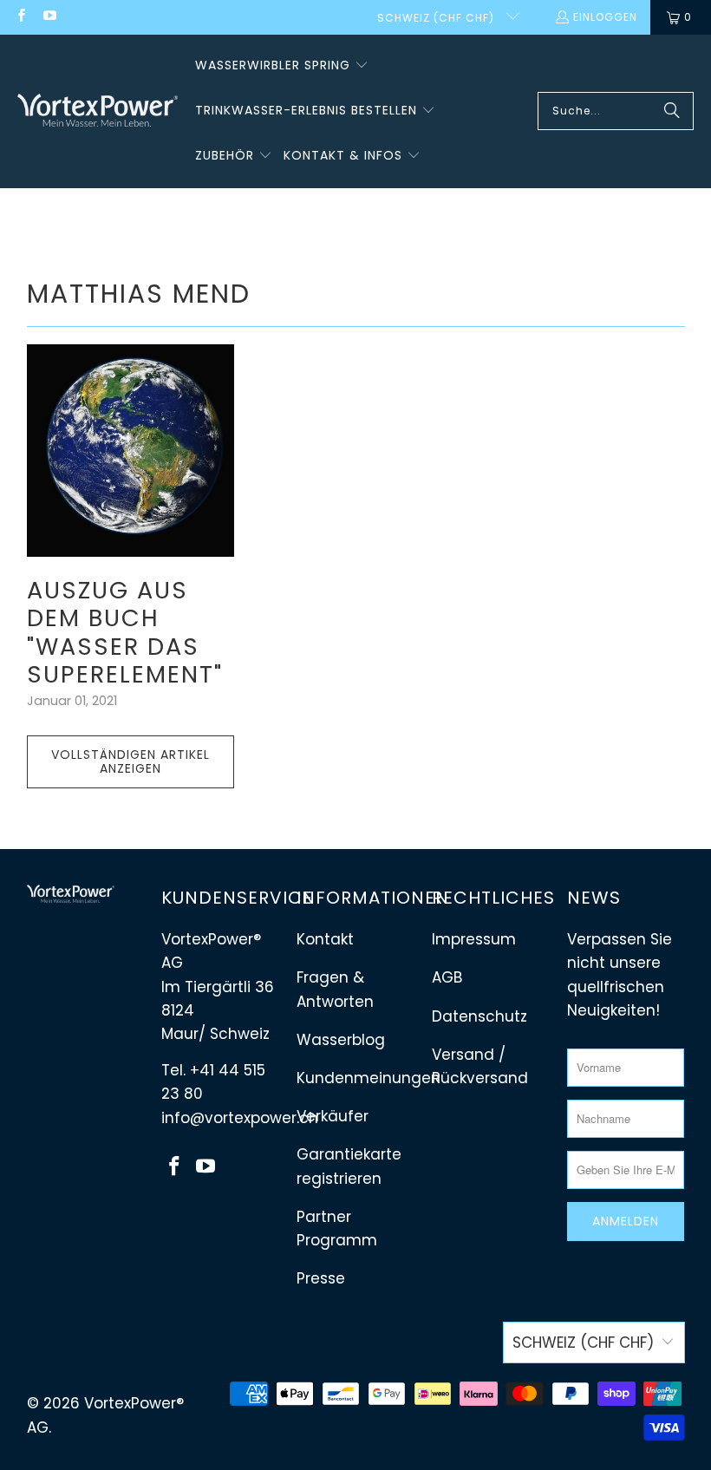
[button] (282, 65)
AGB (447, 977)
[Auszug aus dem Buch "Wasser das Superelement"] (131, 451)
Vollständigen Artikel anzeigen (130, 762)
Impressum (474, 939)
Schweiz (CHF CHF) (437, 17)
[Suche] (672, 111)
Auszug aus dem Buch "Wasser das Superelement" (125, 632)
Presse (321, 1278)
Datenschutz (479, 1016)
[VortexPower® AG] (97, 111)
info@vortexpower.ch (239, 1117)
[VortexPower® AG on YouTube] (48, 17)
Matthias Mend (139, 293)
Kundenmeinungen (368, 1078)
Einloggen (605, 17)
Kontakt (325, 939)
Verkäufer (333, 1116)
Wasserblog (341, 1039)
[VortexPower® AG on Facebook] (20, 17)
